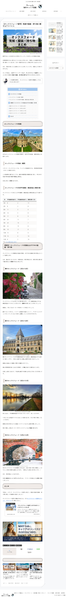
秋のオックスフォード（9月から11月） (18, 110)
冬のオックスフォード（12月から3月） (18, 113)
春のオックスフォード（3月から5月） (18, 106)
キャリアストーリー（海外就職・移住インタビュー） (35, 593)
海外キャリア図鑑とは (18, 593)
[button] (30, 552)
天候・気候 (13, 545)
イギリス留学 (6, 545)
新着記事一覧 (19, 545)
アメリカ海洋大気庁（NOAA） (11, 241)
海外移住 (63, 593)
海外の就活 (57, 593)
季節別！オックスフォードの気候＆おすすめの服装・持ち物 (24, 103)
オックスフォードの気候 (16, 94)
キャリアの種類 (51, 593)
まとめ (12, 116)
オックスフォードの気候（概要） (17, 97)
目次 (21, 89)
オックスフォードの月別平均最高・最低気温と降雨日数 (22, 99)
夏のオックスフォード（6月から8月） (18, 108)
